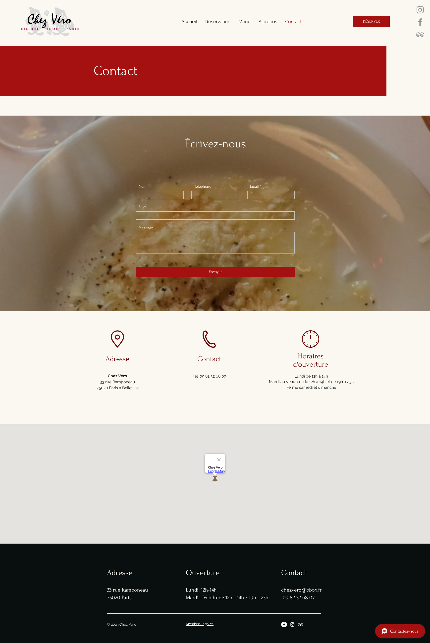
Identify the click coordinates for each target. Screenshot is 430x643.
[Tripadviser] (300, 624)
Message (146, 227)
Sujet (143, 207)
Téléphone (202, 186)
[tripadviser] (420, 34)
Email (254, 186)
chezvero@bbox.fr (301, 590)
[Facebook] (420, 22)
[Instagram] (420, 10)
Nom (142, 186)
